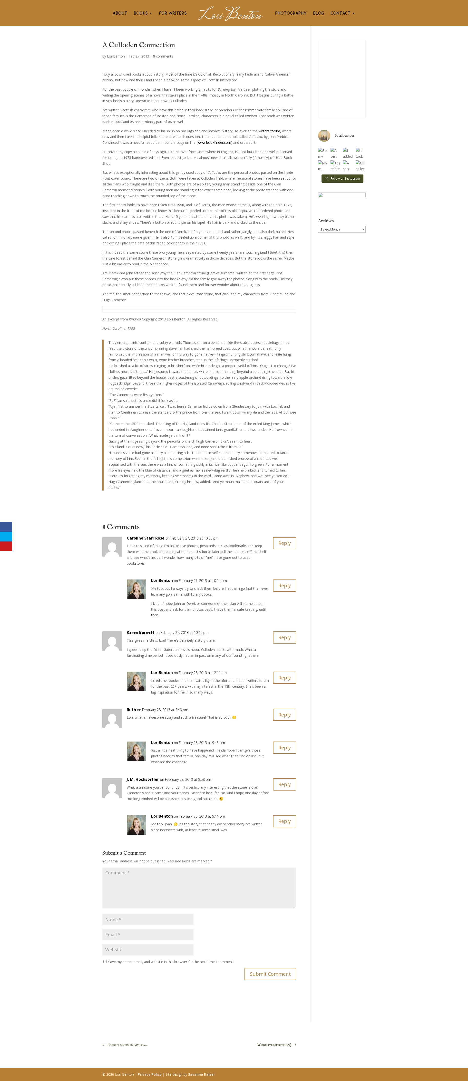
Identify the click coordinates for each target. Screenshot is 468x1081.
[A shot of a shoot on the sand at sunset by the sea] (348, 165)
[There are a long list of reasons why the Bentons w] (336, 165)
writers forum (269, 131)
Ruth (131, 709)
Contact (341, 13)
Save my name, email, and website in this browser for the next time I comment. (171, 961)
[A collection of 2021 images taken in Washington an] (361, 165)
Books (141, 13)
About (120, 13)
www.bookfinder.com (214, 142)
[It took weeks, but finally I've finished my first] (361, 153)
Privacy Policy (150, 1074)
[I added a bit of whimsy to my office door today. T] (348, 153)
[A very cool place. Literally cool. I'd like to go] (336, 153)
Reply (284, 543)
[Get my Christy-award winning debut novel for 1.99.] (323, 153)
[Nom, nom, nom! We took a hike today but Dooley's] (323, 165)
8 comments (163, 56)
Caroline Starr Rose (146, 538)
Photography (291, 13)
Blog (318, 13)
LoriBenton (116, 56)
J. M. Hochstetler (143, 779)
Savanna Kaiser (201, 1074)
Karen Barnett (141, 632)
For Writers (173, 13)
